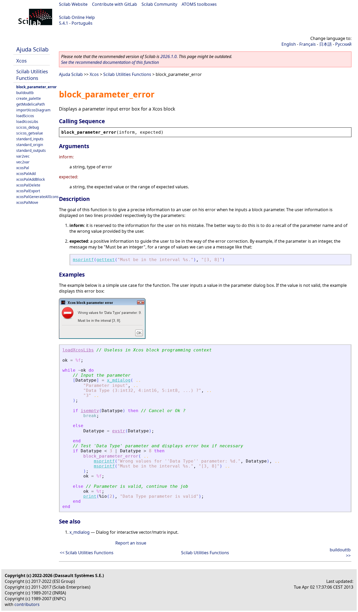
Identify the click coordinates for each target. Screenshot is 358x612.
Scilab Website (73, 4)
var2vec (23, 156)
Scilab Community (159, 4)
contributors (27, 604)
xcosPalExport (28, 190)
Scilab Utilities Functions (32, 74)
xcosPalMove (27, 202)
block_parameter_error (36, 86)
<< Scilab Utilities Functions (86, 553)
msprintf (83, 259)
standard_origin (29, 144)
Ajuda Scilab (32, 49)
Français (307, 44)
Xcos (21, 60)
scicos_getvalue (29, 133)
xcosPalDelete (28, 185)
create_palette (28, 98)
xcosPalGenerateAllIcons (37, 196)
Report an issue (130, 543)
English (288, 44)
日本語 (325, 44)
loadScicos (25, 115)
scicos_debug (27, 127)
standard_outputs (31, 150)
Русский (343, 44)
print (89, 496)
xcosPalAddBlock (30, 179)
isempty (90, 410)
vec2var (23, 161)
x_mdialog (119, 380)
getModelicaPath (30, 104)
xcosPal (22, 167)
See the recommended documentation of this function (110, 62)
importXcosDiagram (33, 109)
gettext (105, 259)
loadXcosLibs (27, 121)
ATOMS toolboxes (199, 4)
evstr (118, 430)
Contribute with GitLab (114, 4)
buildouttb (25, 92)
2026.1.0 (168, 56)
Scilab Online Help (77, 17)
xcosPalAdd (26, 173)
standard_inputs (30, 138)
